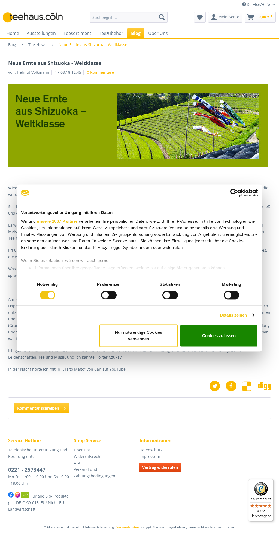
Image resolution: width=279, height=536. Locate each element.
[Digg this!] (264, 386)
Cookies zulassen (219, 335)
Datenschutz (151, 449)
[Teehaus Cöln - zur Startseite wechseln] (36, 18)
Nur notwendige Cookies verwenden (138, 335)
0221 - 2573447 (27, 469)
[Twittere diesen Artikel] (217, 386)
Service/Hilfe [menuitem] (258, 4)
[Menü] (270, 482)
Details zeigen (233, 315)
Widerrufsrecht (88, 456)
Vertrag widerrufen (160, 467)
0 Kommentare (100, 72)
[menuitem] (129, 17)
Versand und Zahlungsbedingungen (94, 472)
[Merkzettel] (200, 17)
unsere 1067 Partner (57, 221)
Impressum (150, 456)
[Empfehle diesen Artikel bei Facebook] (234, 386)
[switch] (109, 295)
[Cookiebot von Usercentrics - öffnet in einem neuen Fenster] (234, 193)
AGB (77, 463)
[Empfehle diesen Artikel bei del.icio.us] (250, 386)
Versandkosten (127, 527)
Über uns (82, 449)
